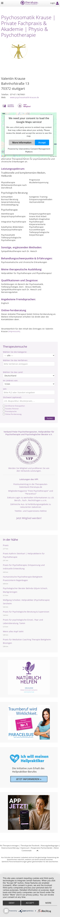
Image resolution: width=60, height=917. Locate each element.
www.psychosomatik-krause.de (24, 97)
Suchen (50, 418)
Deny (12, 903)
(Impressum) (14, 331)
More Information (21, 142)
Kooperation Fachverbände (41, 848)
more (48, 903)
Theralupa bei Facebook (30, 845)
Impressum (25, 848)
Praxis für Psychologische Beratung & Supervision (26, 611)
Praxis (6, 545)
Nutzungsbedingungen (50, 845)
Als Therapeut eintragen (9, 845)
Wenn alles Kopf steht (13, 631)
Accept (42, 142)
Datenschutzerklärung (10, 848)
